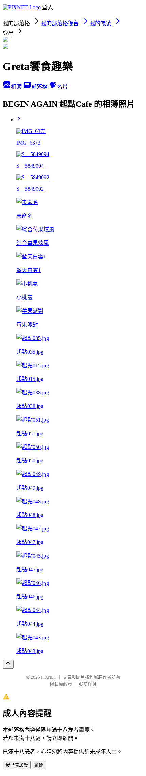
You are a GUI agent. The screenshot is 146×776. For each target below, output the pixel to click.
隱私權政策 (61, 684)
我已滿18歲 (16, 765)
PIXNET (48, 677)
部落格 (40, 87)
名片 (62, 87)
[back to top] (8, 664)
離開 (39, 765)
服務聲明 (87, 684)
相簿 (17, 87)
